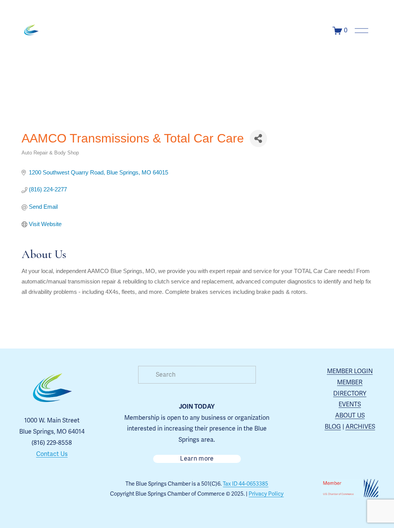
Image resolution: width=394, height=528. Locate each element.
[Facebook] (43, 489)
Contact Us (52, 454)
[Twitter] (61, 489)
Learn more (197, 459)
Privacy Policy (266, 494)
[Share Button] (258, 138)
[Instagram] (25, 489)
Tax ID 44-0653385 (245, 484)
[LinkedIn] (78, 489)
